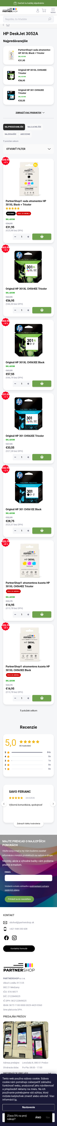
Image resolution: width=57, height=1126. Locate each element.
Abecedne (25, 134)
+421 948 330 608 (18, 929)
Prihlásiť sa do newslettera (19, 899)
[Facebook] (6, 937)
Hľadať (50, 19)
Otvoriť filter (15, 148)
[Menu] (53, 10)
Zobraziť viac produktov (28, 113)
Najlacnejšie (34, 127)
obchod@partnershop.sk (22, 922)
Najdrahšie (10, 134)
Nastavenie (28, 1107)
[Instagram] (14, 937)
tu (15, 1099)
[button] (53, 804)
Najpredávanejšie (14, 127)
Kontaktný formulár (19, 948)
